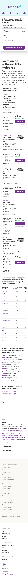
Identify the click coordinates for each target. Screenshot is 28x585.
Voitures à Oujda (6, 507)
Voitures (4, 538)
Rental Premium (6, 372)
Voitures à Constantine (8, 479)
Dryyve (4, 364)
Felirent (3, 323)
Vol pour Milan (7, 450)
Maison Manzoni (19, 434)
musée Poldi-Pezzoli (7, 435)
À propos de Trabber (8, 545)
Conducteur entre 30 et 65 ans (10, 43)
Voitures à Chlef (6, 491)
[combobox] (14, 26)
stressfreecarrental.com (19, 124)
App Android (5, 550)
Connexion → (22, 1)
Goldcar (4, 300)
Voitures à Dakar (6, 496)
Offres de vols (6, 533)
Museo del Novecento (8, 430)
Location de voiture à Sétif (9, 393)
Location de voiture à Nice (9, 395)
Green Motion (5, 306)
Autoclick (4, 377)
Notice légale (5, 571)
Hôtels (4, 536)
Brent (3, 375)
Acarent (4, 357)
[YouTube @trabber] (11, 575)
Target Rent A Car (7, 135)
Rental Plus (4, 334)
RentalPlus (5, 200)
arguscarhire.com (18, 162)
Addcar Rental (5, 366)
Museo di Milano (19, 437)
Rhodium (4, 368)
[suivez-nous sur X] (8, 575)
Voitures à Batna (6, 505)
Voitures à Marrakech (7, 509)
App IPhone (5, 552)
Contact (4, 559)
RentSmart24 (5, 303)
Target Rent (5, 310)
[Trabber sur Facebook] (5, 575)
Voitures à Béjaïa (6, 477)
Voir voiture (20, 121)
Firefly (3, 370)
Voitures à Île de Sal (7, 493)
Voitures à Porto (6, 472)
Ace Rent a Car (5, 317)
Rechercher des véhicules (14, 47)
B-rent (3, 381)
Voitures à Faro (6, 512)
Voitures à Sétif (6, 470)
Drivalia (3, 327)
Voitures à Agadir (6, 486)
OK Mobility (4, 337)
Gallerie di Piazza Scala (8, 434)
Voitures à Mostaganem (8, 500)
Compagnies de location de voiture (11, 516)
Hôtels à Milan (7, 446)
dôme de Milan (22, 428)
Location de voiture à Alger (9, 391)
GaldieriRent (6, 94)
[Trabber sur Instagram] (3, 575)
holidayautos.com (18, 194)
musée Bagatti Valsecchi (8, 439)
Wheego (4, 296)
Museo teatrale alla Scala (16, 432)
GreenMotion (5, 379)
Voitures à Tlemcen (7, 475)
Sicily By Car (5, 340)
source (3, 419)
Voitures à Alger (6, 467)
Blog (3, 547)
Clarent (4, 361)
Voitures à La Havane (7, 502)
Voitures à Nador (6, 484)
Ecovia (3, 330)
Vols (3, 531)
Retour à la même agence (9, 40)
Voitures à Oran (6, 488)
